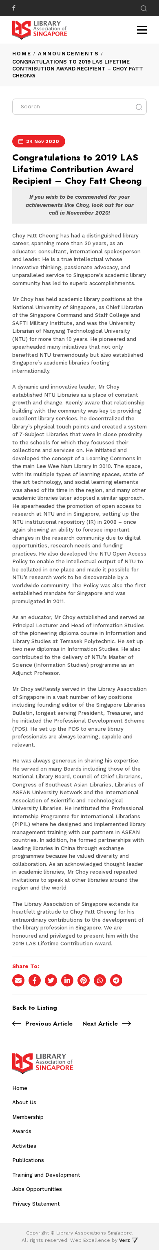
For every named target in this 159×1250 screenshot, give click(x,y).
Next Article (100, 1023)
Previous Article (49, 1023)
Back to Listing (34, 1007)
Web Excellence (90, 1240)
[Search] (144, 8)
